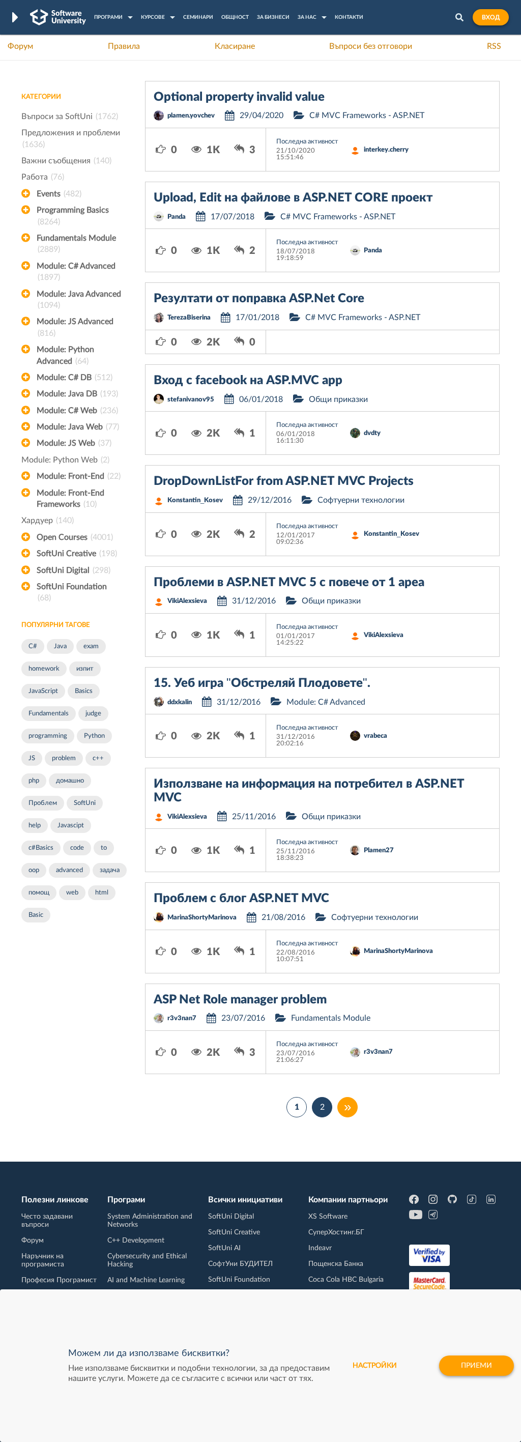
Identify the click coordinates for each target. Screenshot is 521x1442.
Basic (35, 915)
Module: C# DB (74, 377)
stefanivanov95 (190, 399)
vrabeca (375, 736)
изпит (85, 669)
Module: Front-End (79, 476)
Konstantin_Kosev (195, 500)
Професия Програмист (59, 1280)
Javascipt (70, 825)
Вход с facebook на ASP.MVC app (248, 380)
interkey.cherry (386, 150)
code (77, 848)
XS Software (328, 1216)
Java (60, 646)
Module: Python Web (65, 460)
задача (110, 870)
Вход (491, 17)
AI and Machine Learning (146, 1280)
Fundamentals (48, 713)
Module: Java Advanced (79, 299)
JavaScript (43, 691)
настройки (375, 1365)
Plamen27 (379, 850)
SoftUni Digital (73, 570)
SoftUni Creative (77, 554)
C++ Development (135, 1240)
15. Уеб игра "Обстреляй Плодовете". (262, 683)
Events (59, 194)
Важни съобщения (66, 161)
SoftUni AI (224, 1248)
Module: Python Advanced (65, 355)
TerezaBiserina (189, 317)
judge (93, 713)
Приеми (476, 1365)
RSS (494, 46)
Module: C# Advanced (76, 271)
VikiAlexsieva (187, 601)
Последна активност (307, 141)
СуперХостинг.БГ (336, 1232)
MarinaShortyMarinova (202, 917)
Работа (42, 177)
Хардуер (47, 520)
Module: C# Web (77, 411)
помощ (38, 892)
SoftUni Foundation (72, 592)
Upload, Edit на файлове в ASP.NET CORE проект (293, 198)
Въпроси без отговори (370, 46)
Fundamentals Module (76, 243)
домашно (70, 780)
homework (44, 669)
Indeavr (320, 1248)
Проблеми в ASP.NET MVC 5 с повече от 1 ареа (289, 582)
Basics (84, 691)
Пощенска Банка (335, 1263)
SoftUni (85, 803)
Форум (20, 46)
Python (94, 736)
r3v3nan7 (181, 1018)
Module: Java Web (78, 427)
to (104, 848)
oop (33, 870)
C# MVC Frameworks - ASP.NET (366, 115)
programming (47, 736)
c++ (98, 758)
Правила (124, 46)
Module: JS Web (74, 443)
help (34, 825)
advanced (69, 870)
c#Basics (40, 848)
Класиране (235, 46)
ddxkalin (179, 702)
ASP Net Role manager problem (240, 1000)
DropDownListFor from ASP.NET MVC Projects (284, 481)
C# (32, 646)
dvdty (372, 433)
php (33, 780)
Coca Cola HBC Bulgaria (346, 1279)
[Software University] (58, 17)
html (101, 892)
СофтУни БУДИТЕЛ (240, 1263)
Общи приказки (338, 399)
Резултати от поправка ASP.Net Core (259, 299)
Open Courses (75, 537)
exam (91, 646)
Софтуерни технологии (360, 500)
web (72, 892)
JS (31, 758)
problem (64, 758)
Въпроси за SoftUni (69, 116)
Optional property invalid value (239, 97)
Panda (176, 217)
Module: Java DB (77, 394)
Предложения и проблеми (70, 138)
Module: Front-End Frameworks (70, 498)
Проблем (42, 803)
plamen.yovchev (191, 115)
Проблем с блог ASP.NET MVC (241, 898)
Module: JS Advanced (75, 327)
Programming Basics (73, 215)
